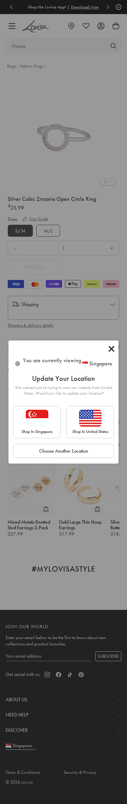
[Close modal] (111, 348)
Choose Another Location (63, 451)
